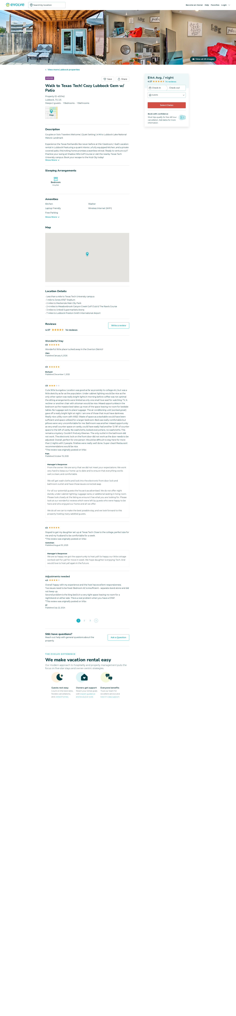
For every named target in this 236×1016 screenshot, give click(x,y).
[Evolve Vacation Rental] (15, 6)
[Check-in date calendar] (150, 88)
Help (207, 5)
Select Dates (166, 105)
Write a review (118, 325)
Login (224, 5)
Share (124, 79)
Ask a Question (118, 637)
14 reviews (170, 82)
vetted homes (61, 697)
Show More (51, 160)
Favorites (215, 5)
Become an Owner (194, 5)
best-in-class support (110, 697)
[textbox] (46, 5)
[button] (167, 95)
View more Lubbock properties (64, 69)
